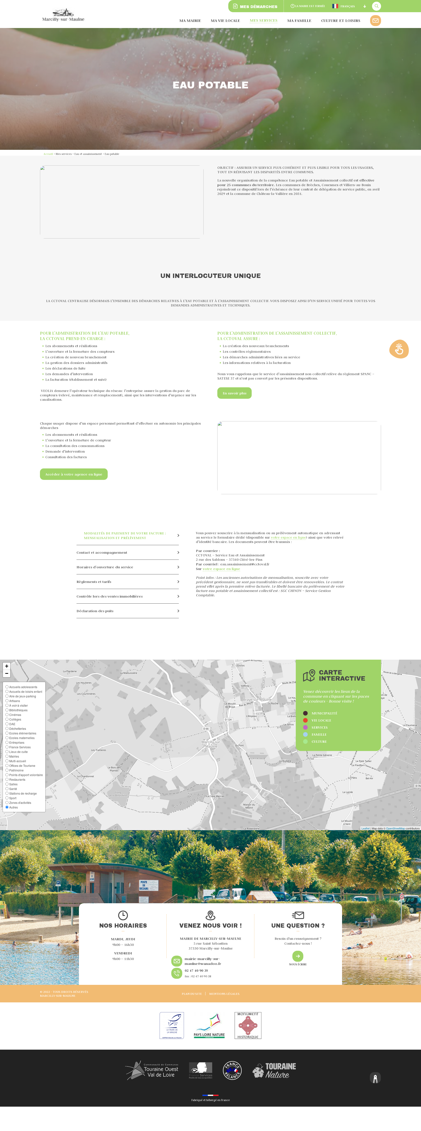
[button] (6, 666)
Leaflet (366, 828)
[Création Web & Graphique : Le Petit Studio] (375, 1078)
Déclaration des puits (95, 610)
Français (348, 6)
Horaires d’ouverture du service (105, 567)
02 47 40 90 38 (196, 970)
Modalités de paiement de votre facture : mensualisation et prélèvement (125, 535)
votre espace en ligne (288, 537)
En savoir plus (234, 393)
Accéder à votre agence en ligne (73, 474)
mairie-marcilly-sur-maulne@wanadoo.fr (203, 961)
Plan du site (192, 994)
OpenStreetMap (395, 828)
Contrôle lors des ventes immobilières (110, 596)
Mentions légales (224, 994)
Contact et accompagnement (102, 552)
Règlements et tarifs (94, 581)
